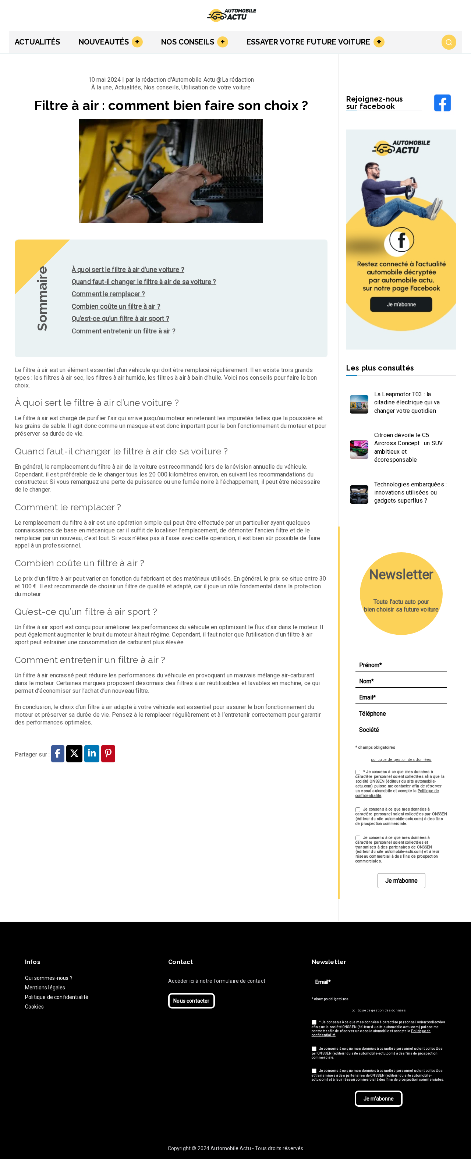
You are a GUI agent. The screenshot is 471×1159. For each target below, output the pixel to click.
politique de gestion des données (401, 759)
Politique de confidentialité (56, 997)
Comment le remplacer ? (108, 294)
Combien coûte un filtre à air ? (116, 306)
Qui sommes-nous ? (48, 978)
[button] (136, 42)
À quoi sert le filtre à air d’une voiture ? (128, 269)
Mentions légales (45, 987)
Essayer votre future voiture (308, 42)
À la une (101, 87)
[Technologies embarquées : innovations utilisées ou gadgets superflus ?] (357, 493)
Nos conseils (187, 42)
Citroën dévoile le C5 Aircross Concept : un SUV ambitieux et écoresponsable (408, 447)
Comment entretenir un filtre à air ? (124, 331)
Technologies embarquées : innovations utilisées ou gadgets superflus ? (410, 492)
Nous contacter (191, 1001)
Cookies (34, 1007)
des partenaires (395, 847)
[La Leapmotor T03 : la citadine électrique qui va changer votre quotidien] (357, 402)
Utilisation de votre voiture (216, 87)
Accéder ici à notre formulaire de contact (216, 981)
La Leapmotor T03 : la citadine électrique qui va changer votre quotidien (407, 402)
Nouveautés (104, 42)
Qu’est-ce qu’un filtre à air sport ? (120, 318)
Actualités (37, 42)
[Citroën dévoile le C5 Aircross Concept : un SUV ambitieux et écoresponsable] (357, 448)
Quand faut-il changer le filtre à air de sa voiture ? (144, 282)
